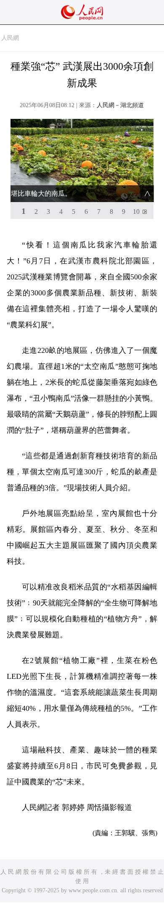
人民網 (10, 38)
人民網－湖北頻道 (120, 105)
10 (136, 211)
